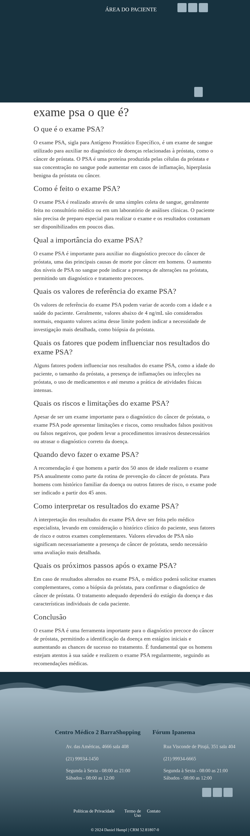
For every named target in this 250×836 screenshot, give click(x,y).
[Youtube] (203, 7)
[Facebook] (192, 7)
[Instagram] (182, 7)
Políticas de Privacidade (94, 811)
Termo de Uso (132, 813)
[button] (198, 92)
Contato (153, 811)
